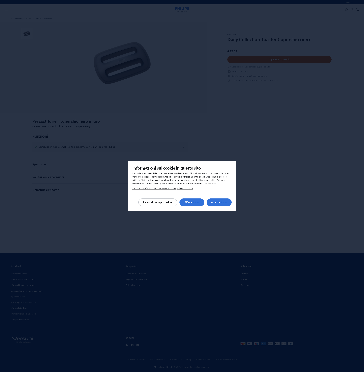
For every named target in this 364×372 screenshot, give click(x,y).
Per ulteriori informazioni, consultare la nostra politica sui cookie (162, 188)
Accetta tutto (219, 202)
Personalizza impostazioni (157, 202)
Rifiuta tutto (192, 202)
